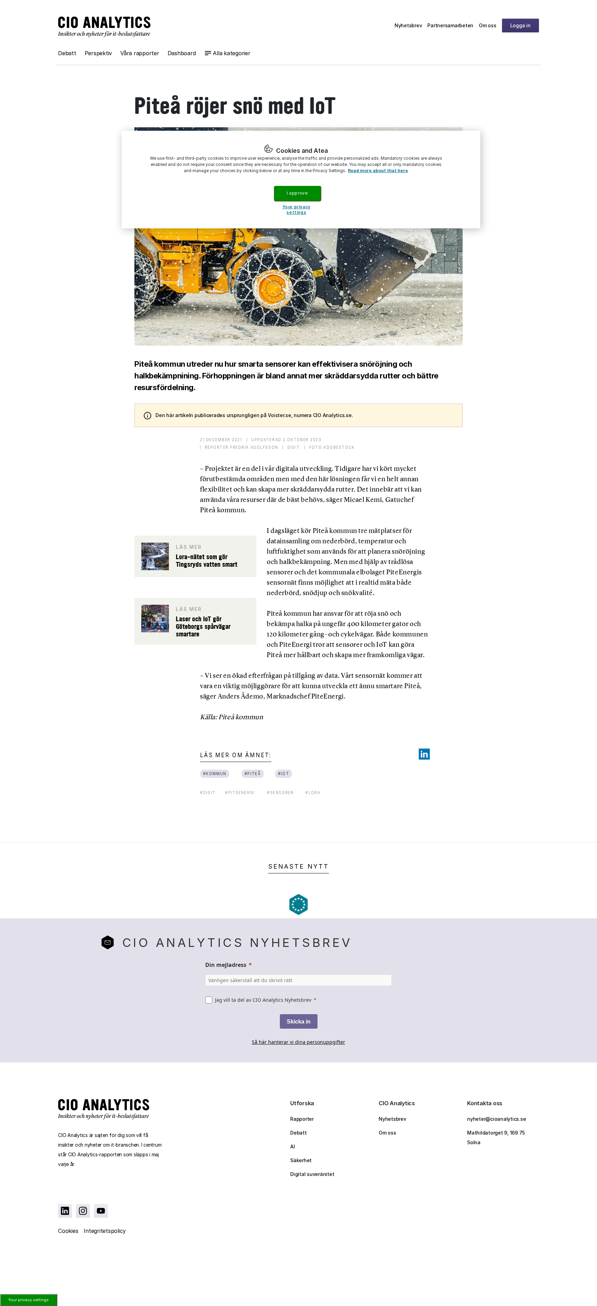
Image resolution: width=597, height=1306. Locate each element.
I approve (297, 193)
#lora (313, 792)
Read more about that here (378, 170)
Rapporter (302, 1119)
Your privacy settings (28, 1299)
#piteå (253, 773)
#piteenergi (240, 792)
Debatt (67, 53)
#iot (283, 773)
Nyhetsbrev (408, 25)
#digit (208, 792)
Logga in (520, 25)
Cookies (68, 1230)
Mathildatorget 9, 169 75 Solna (496, 1137)
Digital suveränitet (312, 1174)
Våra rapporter (139, 53)
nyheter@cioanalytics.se (496, 1119)
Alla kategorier (231, 53)
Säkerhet (301, 1160)
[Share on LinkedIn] (424, 754)
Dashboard (182, 53)
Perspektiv (98, 53)
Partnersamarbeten (450, 25)
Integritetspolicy (105, 1230)
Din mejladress (225, 965)
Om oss (487, 25)
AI (292, 1146)
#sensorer (280, 792)
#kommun (215, 773)
